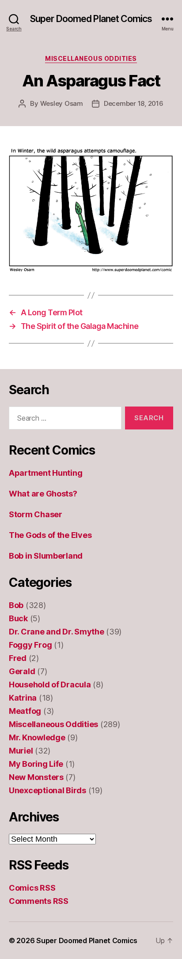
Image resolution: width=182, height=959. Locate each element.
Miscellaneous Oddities (90, 58)
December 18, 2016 (133, 103)
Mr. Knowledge (37, 737)
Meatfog (25, 711)
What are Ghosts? (43, 493)
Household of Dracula (50, 684)
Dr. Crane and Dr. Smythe (56, 631)
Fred (18, 658)
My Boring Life (36, 764)
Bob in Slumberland (46, 555)
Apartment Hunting (45, 473)
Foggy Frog (30, 644)
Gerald (22, 671)
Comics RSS (32, 887)
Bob (16, 605)
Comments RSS (38, 901)
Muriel (21, 750)
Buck (18, 618)
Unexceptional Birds (47, 790)
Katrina (23, 697)
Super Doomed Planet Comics (91, 18)
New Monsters (36, 777)
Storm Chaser (35, 514)
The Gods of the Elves (50, 535)
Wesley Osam (61, 103)
